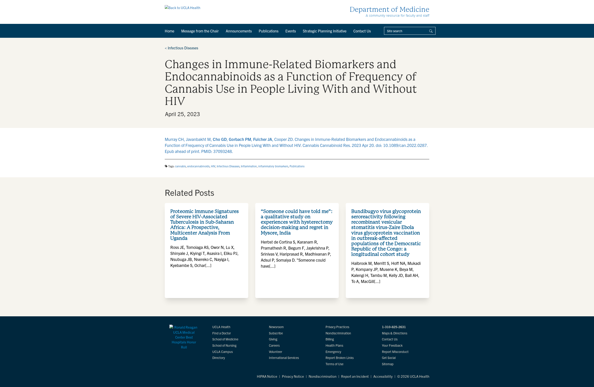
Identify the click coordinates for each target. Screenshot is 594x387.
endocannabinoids (198, 166)
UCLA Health (221, 327)
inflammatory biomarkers (273, 166)
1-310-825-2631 (394, 327)
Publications (268, 31)
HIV (213, 166)
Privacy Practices (337, 327)
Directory (218, 357)
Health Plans (334, 345)
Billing (330, 339)
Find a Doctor (221, 333)
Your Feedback (392, 345)
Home (169, 31)
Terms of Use (334, 364)
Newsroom (276, 327)
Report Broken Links (340, 357)
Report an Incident (355, 376)
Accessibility (383, 376)
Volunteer (275, 351)
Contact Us (362, 31)
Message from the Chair (200, 31)
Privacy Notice (293, 376)
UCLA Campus (222, 351)
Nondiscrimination (338, 333)
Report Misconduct (395, 351)
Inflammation (249, 166)
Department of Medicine (389, 9)
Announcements (239, 31)
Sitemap (388, 364)
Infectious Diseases (181, 47)
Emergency (333, 351)
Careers (274, 345)
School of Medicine (225, 339)
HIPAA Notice (267, 376)
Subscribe (276, 333)
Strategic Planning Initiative (324, 31)
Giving (273, 339)
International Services (284, 357)
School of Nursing (224, 345)
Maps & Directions (394, 333)
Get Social (389, 357)
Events (290, 31)
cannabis (180, 166)
